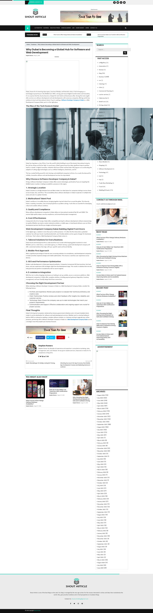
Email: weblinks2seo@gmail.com (106, 204)
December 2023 (102, 477)
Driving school (104, 105)
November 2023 (102, 480)
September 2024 (102, 456)
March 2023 (101, 496)
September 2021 (102, 544)
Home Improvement (106, 137)
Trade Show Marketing (106, 183)
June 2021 (100, 552)
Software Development (106, 169)
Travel (102, 186)
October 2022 (101, 509)
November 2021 (102, 538)
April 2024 (101, 467)
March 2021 (101, 560)
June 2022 (100, 520)
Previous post (30, 361)
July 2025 (100, 430)
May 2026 (100, 403)
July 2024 (100, 459)
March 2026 (101, 408)
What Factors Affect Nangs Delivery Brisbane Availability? (68, 34)
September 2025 (102, 424)
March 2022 (101, 528)
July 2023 (100, 485)
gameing (103, 123)
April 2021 (101, 557)
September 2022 (102, 512)
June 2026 (100, 400)
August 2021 (101, 546)
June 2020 (100, 568)
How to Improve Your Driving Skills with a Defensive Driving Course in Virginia (109, 266)
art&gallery (103, 62)
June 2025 (100, 432)
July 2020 (100, 565)
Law (73, 28)
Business (46, 28)
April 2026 (101, 406)
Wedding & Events (106, 190)
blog (102, 73)
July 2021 (100, 549)
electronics (103, 108)
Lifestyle (103, 147)
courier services (104, 94)
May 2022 (100, 523)
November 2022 (102, 507)
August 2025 (101, 427)
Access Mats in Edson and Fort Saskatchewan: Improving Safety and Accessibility (111, 276)
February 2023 (102, 499)
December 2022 (102, 504)
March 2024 (101, 469)
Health (102, 126)
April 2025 (101, 438)
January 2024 (101, 475)
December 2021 (102, 536)
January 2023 (101, 501)
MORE (87, 28)
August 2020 (101, 562)
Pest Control (103, 155)
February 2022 (102, 531)
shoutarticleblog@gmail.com (80, 599)
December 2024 (102, 448)
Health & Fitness (55, 28)
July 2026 (100, 398)
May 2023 (100, 491)
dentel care (103, 101)
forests (102, 119)
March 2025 (101, 440)
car (101, 80)
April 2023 (101, 493)
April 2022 (101, 525)
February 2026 (102, 411)
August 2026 (101, 395)
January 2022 (101, 533)
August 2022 (101, 515)
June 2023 (100, 488)
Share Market (80, 28)
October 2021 (101, 541)
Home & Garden (66, 28)
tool (101, 176)
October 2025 (101, 422)
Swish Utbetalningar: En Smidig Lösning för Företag (40, 363)
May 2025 (100, 435)
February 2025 (102, 443)
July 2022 (100, 517)
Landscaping (103, 140)
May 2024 (100, 464)
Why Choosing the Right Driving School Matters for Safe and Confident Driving (81, 399)
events (102, 112)
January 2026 (101, 414)
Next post (88, 361)
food (101, 116)
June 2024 (100, 461)
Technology (103, 172)
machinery (103, 151)
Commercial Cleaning (106, 91)
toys (101, 179)
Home (28, 44)
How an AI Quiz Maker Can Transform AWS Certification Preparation (58, 391)
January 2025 (101, 445)
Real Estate (103, 158)
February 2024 (102, 472)
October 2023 (101, 483)
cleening (103, 84)
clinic (101, 87)
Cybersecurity (104, 98)
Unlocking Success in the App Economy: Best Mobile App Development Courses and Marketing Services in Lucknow (75, 365)
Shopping (103, 165)
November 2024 (102, 451)
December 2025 (102, 416)
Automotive (38, 28)
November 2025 (102, 419)
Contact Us (93, 28)
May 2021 (100, 554)
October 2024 (101, 453)
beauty (102, 70)
